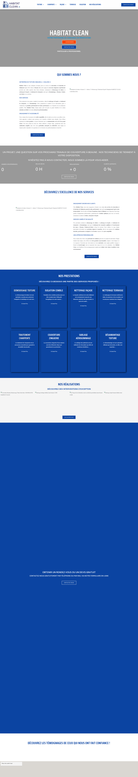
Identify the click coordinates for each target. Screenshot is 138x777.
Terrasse (73, 4)
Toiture (39, 4)
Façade (62, 4)
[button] (43, 4)
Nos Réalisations (95, 4)
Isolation (82, 4)
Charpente (51, 4)
